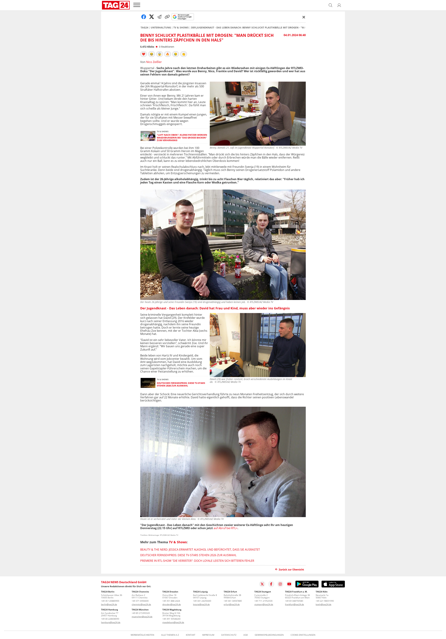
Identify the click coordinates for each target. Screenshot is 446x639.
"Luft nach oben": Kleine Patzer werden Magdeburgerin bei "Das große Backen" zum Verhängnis (182, 138)
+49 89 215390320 (141, 613)
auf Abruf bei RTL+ (225, 528)
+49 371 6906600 (140, 600)
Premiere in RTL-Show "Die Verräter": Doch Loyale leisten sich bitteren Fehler (197, 561)
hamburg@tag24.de (110, 622)
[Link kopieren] (167, 16)
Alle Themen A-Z (170, 635)
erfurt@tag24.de (232, 604)
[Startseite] (116, 5)
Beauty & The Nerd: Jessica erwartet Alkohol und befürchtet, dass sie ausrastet (200, 549)
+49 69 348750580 (294, 600)
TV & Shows (181, 27)
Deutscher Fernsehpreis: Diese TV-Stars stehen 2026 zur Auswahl (181, 384)
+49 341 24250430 (202, 600)
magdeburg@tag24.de (173, 622)
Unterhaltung (161, 27)
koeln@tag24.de (323, 604)
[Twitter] (262, 584)
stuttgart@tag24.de (263, 604)
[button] (339, 5)
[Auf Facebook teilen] (143, 16)
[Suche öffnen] (330, 5)
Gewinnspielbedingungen (269, 635)
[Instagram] (280, 584)
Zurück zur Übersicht (291, 569)
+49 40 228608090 (110, 618)
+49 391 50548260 (171, 618)
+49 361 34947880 (233, 600)
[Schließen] (304, 17)
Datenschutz (228, 635)
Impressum (208, 635)
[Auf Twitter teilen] (151, 16)
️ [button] (143, 54)
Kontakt (190, 635)
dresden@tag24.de (171, 604)
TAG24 (144, 27)
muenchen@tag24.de (142, 616)
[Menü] (137, 5)
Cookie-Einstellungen (303, 635)
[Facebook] (271, 584)
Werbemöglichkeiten (142, 635)
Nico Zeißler (154, 62)
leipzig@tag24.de (201, 604)
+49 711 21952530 (263, 600)
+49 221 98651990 (325, 600)
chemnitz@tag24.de (141, 604)
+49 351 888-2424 (171, 600)
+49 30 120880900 (110, 600)
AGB (245, 635)
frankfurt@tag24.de (294, 604)
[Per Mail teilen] (159, 16)
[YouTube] (289, 584)
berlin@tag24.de (109, 604)
